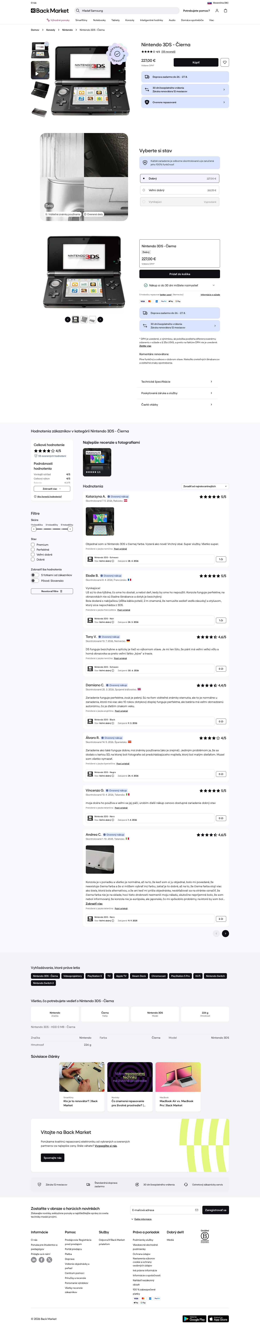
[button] (117, 54)
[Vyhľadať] (78, 10)
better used (165, 294)
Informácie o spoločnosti (146, 1275)
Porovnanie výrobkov (76, 1283)
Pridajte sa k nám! (40, 1254)
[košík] (225, 10)
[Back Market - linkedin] (34, 1260)
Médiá (170, 1239)
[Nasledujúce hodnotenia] (225, 933)
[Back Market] (50, 10)
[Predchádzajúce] (68, 319)
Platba (68, 1254)
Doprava (69, 1259)
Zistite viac (145, 345)
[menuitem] (81, 20)
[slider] (33, 529)
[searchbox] (129, 10)
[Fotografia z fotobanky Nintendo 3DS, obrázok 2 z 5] (40, 90)
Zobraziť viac (94, 903)
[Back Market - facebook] (41, 1260)
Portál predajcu (73, 1249)
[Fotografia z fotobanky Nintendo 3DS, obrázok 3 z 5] (40, 110)
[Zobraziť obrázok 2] (84, 319)
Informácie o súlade (210, 294)
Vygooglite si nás (106, 1145)
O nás (34, 1239)
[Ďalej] (100, 319)
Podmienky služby (143, 1239)
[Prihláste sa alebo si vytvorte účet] (217, 10)
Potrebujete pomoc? (196, 10)
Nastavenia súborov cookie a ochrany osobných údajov (144, 1262)
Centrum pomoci (74, 1273)
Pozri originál (120, 548)
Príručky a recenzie (75, 1278)
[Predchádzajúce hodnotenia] (216, 933)
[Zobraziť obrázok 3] (92, 319)
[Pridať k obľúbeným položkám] (225, 62)
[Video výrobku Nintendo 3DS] (40, 70)
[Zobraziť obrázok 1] (75, 319)
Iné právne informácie (145, 1270)
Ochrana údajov (141, 1254)
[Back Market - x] (49, 1260)
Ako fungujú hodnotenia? (49, 496)
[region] (156, 463)
